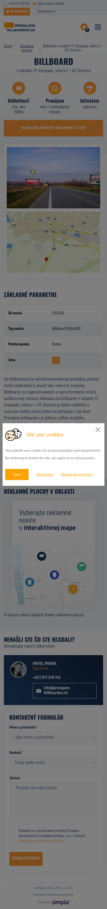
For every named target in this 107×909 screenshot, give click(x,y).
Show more (44, 474)
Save (17, 474)
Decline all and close (76, 474)
